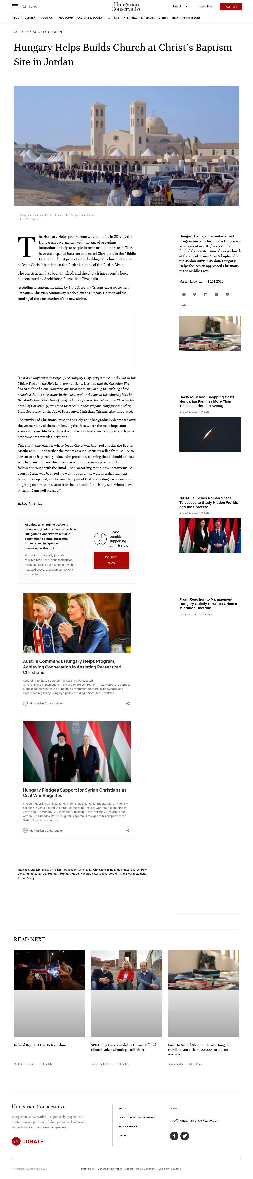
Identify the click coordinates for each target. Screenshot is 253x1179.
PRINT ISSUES (191, 17)
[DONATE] (16, 1141)
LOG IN (122, 1135)
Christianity (85, 869)
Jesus (103, 873)
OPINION (113, 17)
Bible (45, 869)
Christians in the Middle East (111, 869)
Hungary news (89, 873)
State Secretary (80, 287)
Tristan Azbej (26, 878)
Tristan (97, 287)
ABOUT (16, 17)
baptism (36, 869)
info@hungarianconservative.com (194, 1120)
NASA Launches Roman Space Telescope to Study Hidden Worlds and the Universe (208, 502)
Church (135, 869)
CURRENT (31, 17)
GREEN (163, 17)
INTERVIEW (130, 17)
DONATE (32, 1141)
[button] (183, 294)
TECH (175, 17)
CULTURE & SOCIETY (90, 17)
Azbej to (115, 287)
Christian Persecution (63, 869)
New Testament (136, 873)
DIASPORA (148, 17)
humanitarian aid (36, 873)
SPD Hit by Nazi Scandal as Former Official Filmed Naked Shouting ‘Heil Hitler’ (123, 1047)
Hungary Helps (69, 873)
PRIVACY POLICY (128, 1126)
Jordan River (117, 873)
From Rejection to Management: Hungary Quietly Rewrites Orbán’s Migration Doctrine (208, 603)
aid (27, 869)
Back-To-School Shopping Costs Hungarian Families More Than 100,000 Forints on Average (207, 401)
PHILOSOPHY (65, 17)
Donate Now (111, 560)
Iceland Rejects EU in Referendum (40, 1045)
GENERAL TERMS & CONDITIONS (137, 1117)
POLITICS (47, 17)
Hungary (53, 873)
